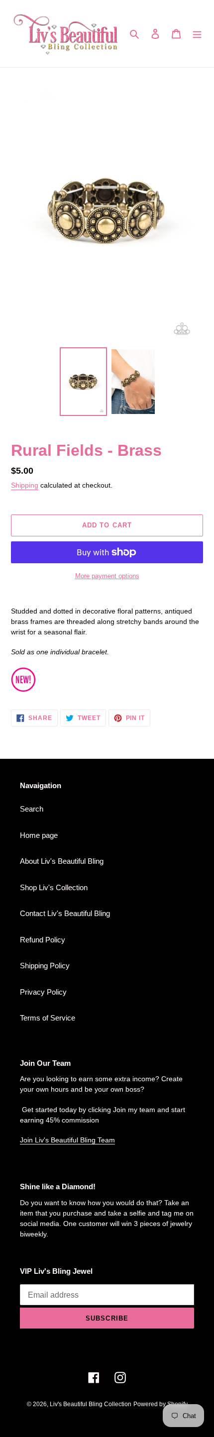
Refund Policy (42, 939)
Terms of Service (47, 1018)
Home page (39, 835)
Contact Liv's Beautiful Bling (65, 913)
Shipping (24, 485)
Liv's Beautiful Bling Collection (90, 1404)
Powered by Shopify (160, 1404)
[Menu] (197, 33)
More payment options (107, 576)
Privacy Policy (43, 992)
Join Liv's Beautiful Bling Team (67, 1140)
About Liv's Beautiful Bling (62, 861)
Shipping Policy (45, 965)
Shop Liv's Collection (54, 887)
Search (31, 809)
